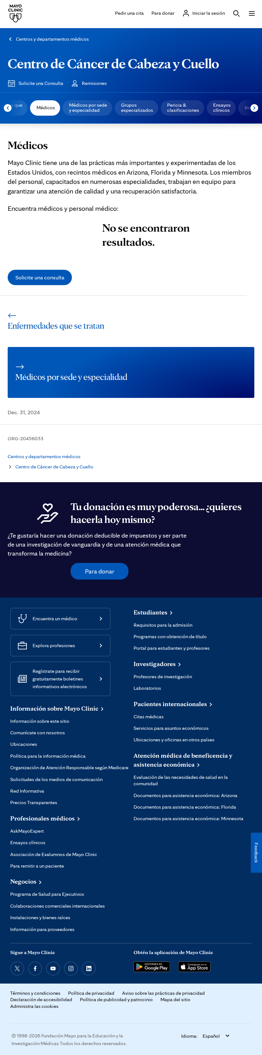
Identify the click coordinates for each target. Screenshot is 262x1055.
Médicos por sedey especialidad (88, 107)
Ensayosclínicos (222, 107)
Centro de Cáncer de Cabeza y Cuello (113, 63)
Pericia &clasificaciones (183, 107)
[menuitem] (45, 108)
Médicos (45, 107)
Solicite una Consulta (41, 83)
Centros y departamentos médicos (52, 39)
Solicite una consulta (39, 277)
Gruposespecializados (137, 107)
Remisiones (94, 83)
